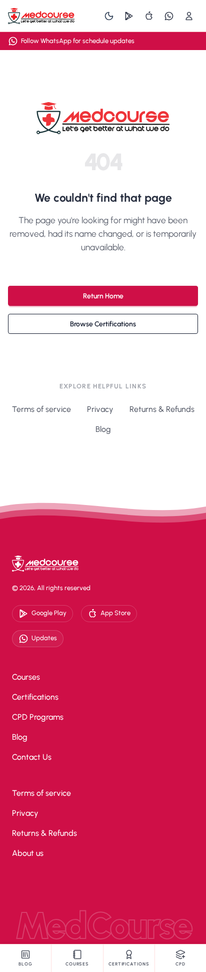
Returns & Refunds (162, 409)
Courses (26, 677)
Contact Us (32, 757)
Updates (44, 638)
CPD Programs (38, 717)
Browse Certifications (103, 324)
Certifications (35, 697)
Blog (103, 429)
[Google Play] (129, 16)
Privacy (100, 409)
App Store (115, 613)
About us (28, 853)
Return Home (103, 296)
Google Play (49, 613)
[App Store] (149, 16)
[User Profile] (189, 16)
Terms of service (41, 409)
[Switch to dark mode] (109, 16)
